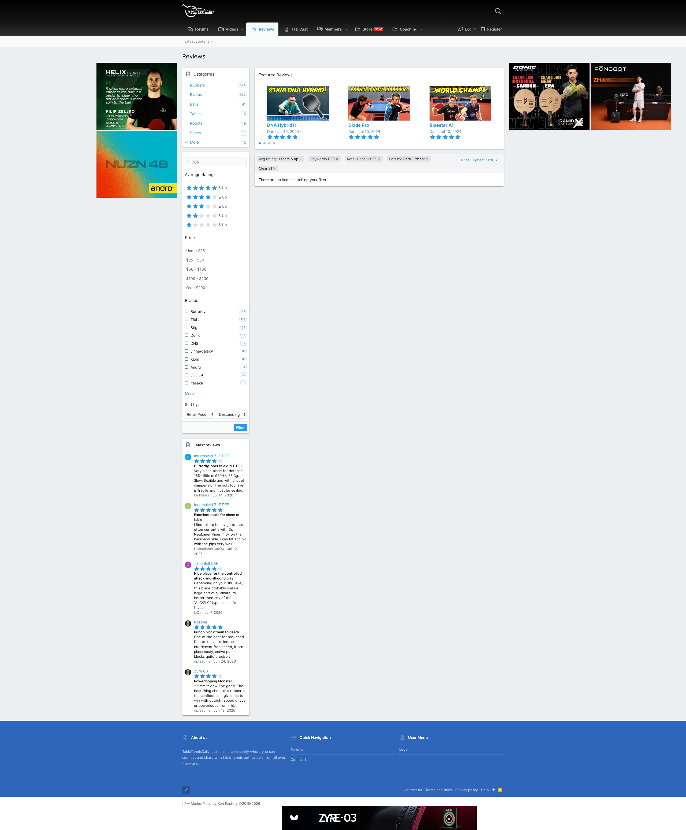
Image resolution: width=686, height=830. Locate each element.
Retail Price (405, 159)
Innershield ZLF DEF (211, 456)
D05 (323, 159)
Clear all (265, 168)
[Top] (493, 790)
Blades (196, 94)
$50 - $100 (196, 269)
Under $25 (195, 250)
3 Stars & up (278, 159)
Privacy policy (466, 790)
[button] (242, 29)
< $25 (361, 159)
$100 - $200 (197, 278)
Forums (297, 749)
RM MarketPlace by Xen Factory (222, 803)
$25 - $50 (195, 260)
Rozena (200, 622)
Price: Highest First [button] (477, 160)
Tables (196, 113)
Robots (196, 123)
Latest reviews (206, 445)
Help (485, 790)
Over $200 (195, 287)
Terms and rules (438, 790)
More (194, 142)
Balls (194, 104)
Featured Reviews (276, 74)
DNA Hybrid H (281, 125)
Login (403, 749)
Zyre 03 (201, 671)
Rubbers (197, 85)
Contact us (300, 759)
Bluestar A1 (442, 125)
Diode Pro (358, 125)
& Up (222, 188)
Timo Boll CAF (206, 563)
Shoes (195, 132)
